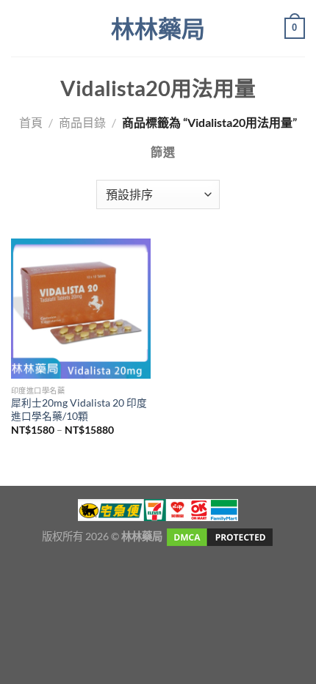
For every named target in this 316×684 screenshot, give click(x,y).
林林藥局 (158, 28)
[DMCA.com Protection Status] (218, 536)
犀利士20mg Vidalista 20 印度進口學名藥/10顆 (79, 409)
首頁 (31, 122)
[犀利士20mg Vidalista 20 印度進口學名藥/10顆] (81, 308)
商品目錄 (82, 122)
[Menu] (20, 28)
